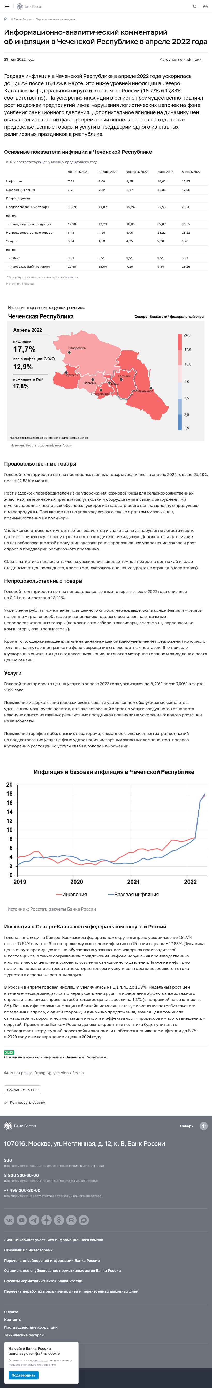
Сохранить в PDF (22, 1089)
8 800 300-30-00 (21, 1175)
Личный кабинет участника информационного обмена (53, 1239)
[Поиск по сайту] (198, 6)
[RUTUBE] (71, 1220)
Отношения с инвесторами (28, 1250)
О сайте (11, 1312)
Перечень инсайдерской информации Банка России (52, 1260)
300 (8, 1160)
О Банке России (21, 19)
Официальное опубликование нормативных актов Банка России (62, 1270)
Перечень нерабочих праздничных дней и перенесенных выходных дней (71, 1291)
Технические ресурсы (24, 1335)
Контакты (12, 1319)
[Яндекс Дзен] (46, 1220)
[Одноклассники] (59, 1220)
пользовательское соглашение (32, 1365)
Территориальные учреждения (56, 19)
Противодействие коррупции (31, 1327)
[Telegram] (34, 1220)
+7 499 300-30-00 (22, 1190)
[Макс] (84, 1220)
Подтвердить (23, 1375)
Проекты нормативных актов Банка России (43, 1281)
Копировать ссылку (27, 1102)
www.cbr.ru (39, 1360)
